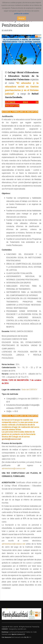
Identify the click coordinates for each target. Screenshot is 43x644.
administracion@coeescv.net (13, 468)
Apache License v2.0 (18, 634)
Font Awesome (6, 637)
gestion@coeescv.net (11, 439)
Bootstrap (5, 632)
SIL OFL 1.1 (27, 637)
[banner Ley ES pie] (21, 614)
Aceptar (21, 18)
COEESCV (5, 629)
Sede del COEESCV (29, 389)
